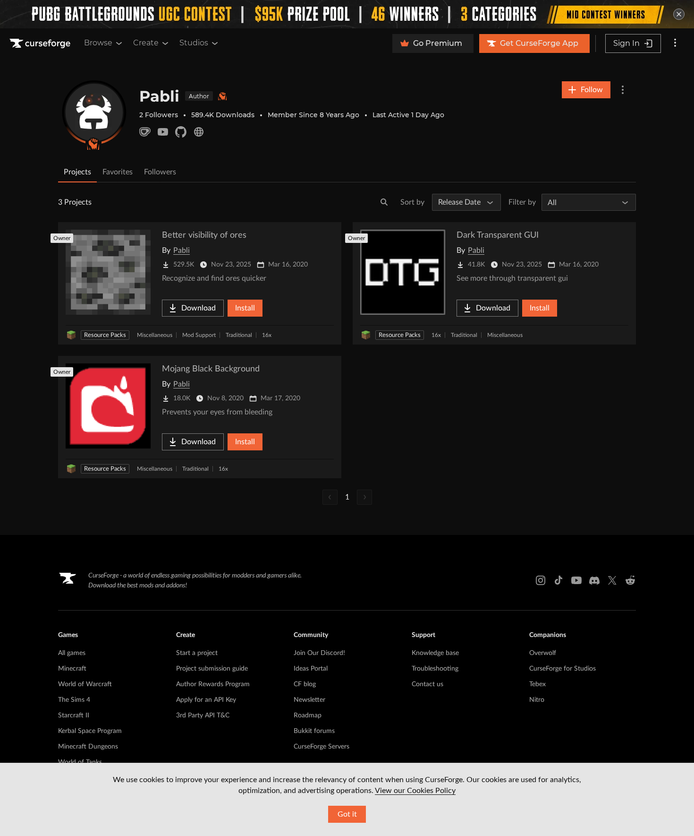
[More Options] (622, 89)
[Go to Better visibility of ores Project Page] (199, 283)
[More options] (675, 43)
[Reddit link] (630, 580)
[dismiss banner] (679, 14)
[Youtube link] (576, 580)
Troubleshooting (435, 668)
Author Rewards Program (213, 684)
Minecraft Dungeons (88, 746)
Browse (98, 42)
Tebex (537, 684)
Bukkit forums (314, 731)
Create (146, 42)
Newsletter (309, 700)
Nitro (536, 700)
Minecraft (72, 668)
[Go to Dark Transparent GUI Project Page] (494, 283)
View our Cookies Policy (415, 790)
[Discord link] (594, 580)
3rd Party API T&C (202, 715)
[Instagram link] (540, 580)
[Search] (384, 202)
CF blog (305, 684)
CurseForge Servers (321, 746)
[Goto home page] (41, 43)
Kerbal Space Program (90, 731)
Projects (77, 172)
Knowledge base (435, 653)
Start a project (197, 653)
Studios (193, 42)
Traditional (239, 335)
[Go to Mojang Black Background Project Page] (199, 417)
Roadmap (308, 715)
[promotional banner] (347, 14)
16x (266, 335)
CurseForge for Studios (562, 668)
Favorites (117, 172)
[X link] (612, 580)
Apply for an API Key (206, 700)
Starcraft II (73, 715)
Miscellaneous (154, 335)
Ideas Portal (311, 668)
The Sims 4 (74, 700)
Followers (160, 172)
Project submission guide (212, 668)
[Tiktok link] (558, 580)
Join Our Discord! (319, 653)
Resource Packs (105, 335)
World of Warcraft (85, 684)
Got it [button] (347, 814)
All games (71, 653)
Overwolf (542, 653)
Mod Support (199, 335)
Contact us (427, 684)
